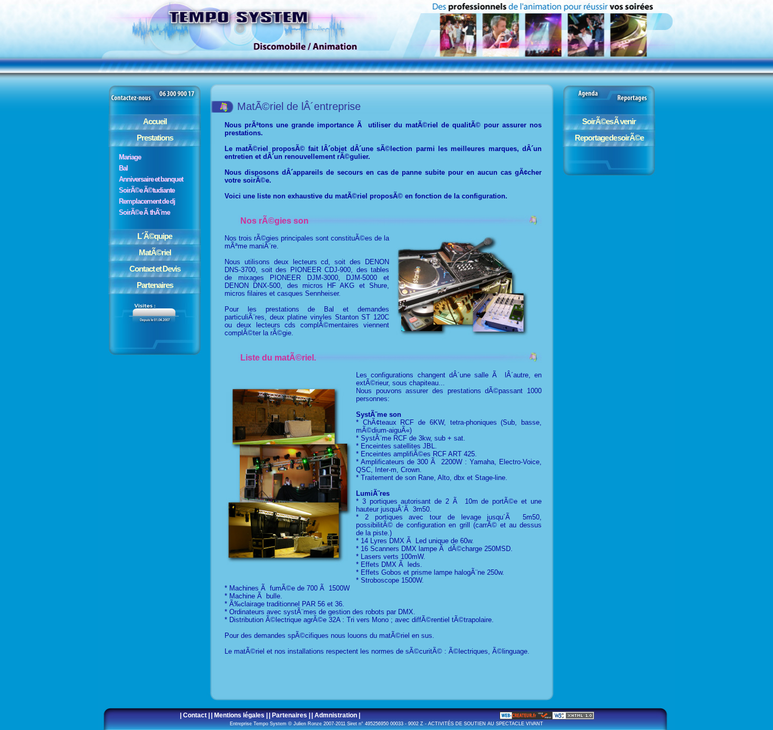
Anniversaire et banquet (151, 179)
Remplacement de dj (147, 201)
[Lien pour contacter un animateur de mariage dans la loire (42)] (154, 103)
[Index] (400, 34)
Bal (123, 168)
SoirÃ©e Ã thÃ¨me (144, 212)
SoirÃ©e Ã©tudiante (147, 190)
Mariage (130, 157)
